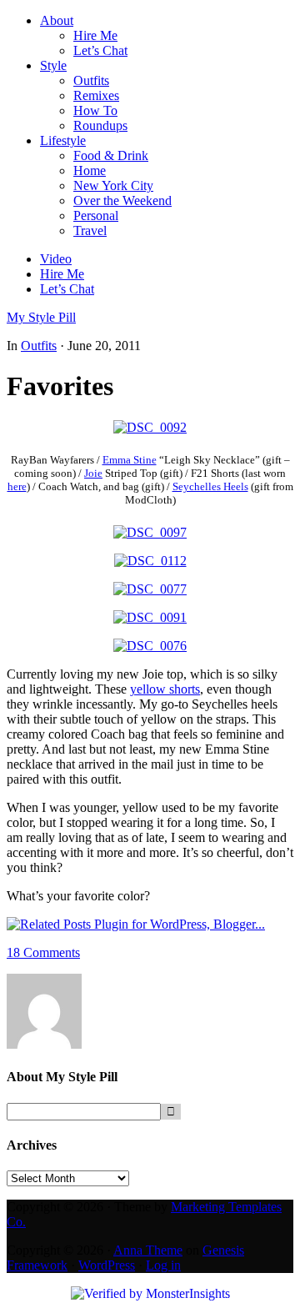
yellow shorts (165, 689)
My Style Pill (41, 317)
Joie (93, 473)
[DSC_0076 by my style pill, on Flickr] (150, 646)
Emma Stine (129, 460)
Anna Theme (147, 1250)
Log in (163, 1265)
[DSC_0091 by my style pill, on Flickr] (150, 617)
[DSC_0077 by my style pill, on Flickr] (150, 589)
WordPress (106, 1265)
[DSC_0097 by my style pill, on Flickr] (150, 532)
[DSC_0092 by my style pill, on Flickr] (150, 427)
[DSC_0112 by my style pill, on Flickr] (150, 561)
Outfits (39, 345)
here (17, 486)
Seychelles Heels (210, 486)
